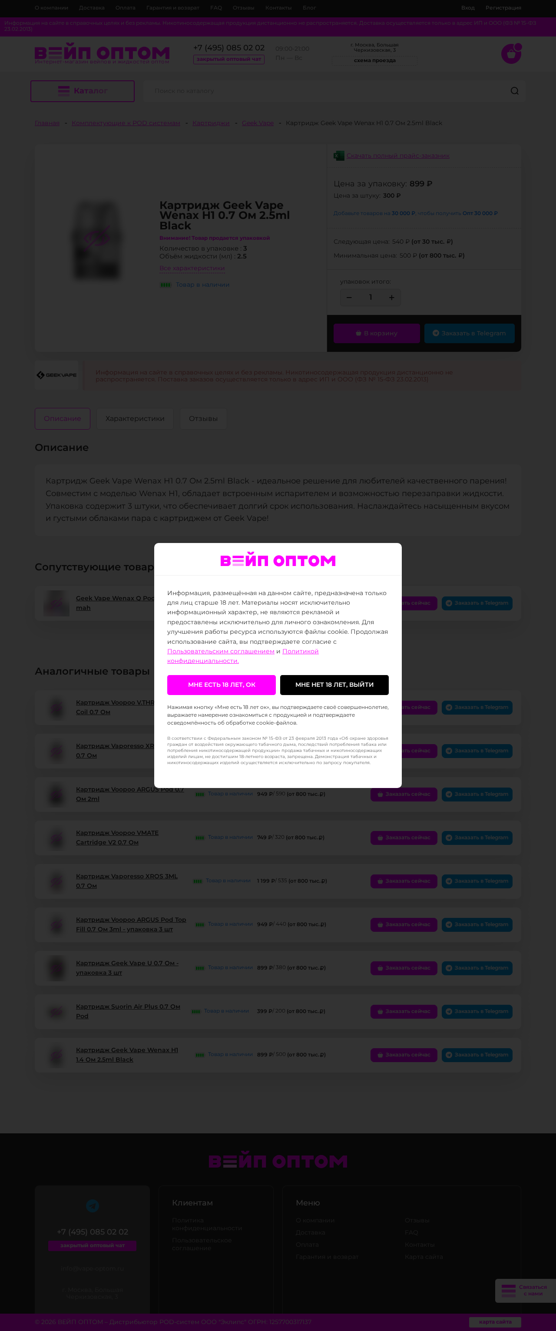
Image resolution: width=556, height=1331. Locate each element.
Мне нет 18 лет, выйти (334, 685)
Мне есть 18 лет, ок (221, 685)
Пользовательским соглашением (221, 651)
